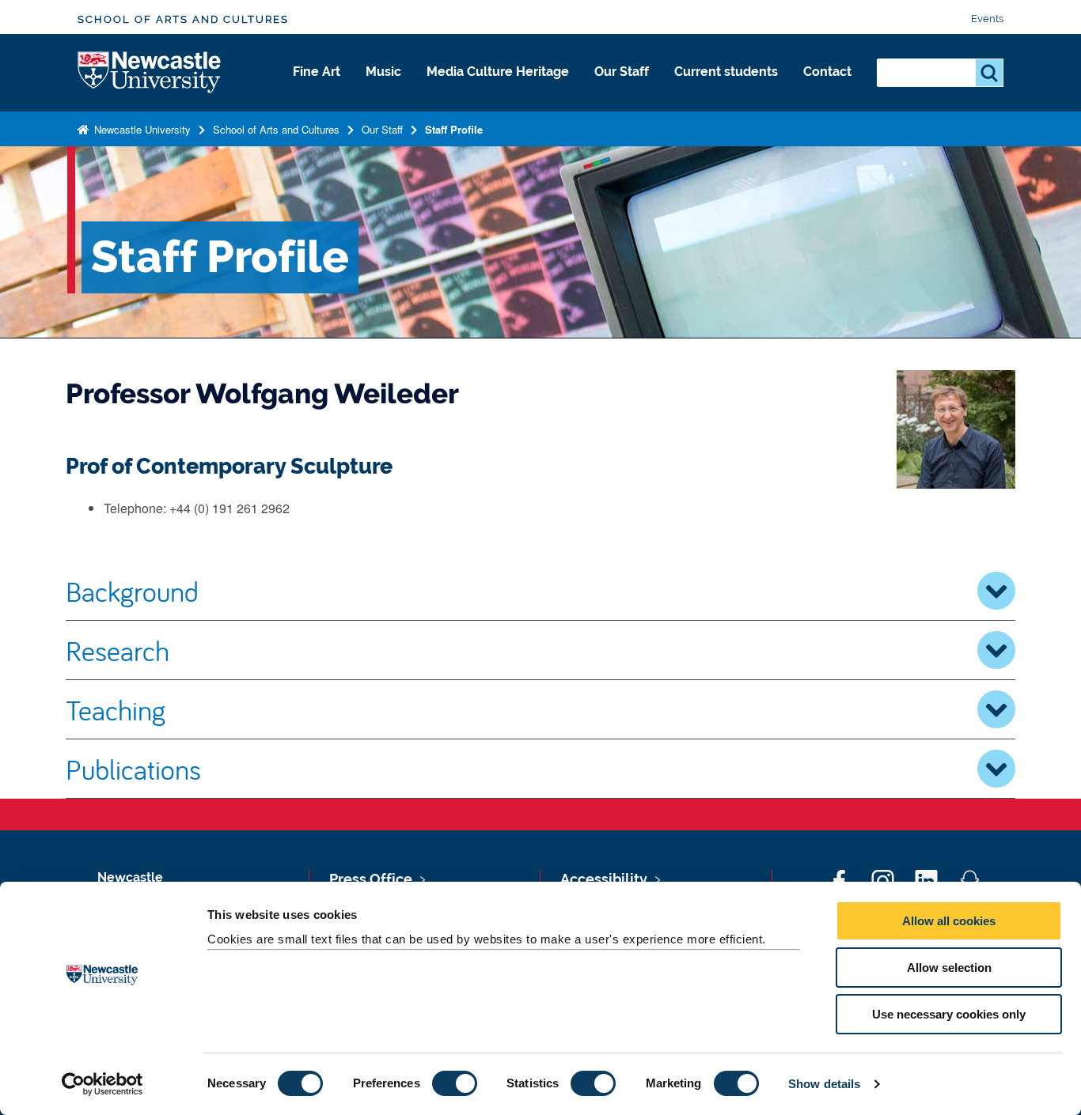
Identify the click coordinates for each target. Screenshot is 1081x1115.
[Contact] (827, 88)
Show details (824, 1083)
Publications (133, 768)
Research (117, 650)
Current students (726, 71)
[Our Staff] (621, 88)
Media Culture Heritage (498, 71)
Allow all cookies (949, 921)
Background (132, 591)
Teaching (115, 709)
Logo (150, 73)
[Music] (383, 88)
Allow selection (949, 967)
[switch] (454, 1083)
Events (987, 19)
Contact (827, 71)
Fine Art (316, 71)
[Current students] (726, 88)
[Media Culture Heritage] (498, 88)
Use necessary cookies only (949, 1014)
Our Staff (621, 71)
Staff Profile (454, 129)
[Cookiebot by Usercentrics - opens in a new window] (102, 1084)
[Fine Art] (316, 88)
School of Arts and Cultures (183, 19)
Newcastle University (141, 129)
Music (383, 71)
